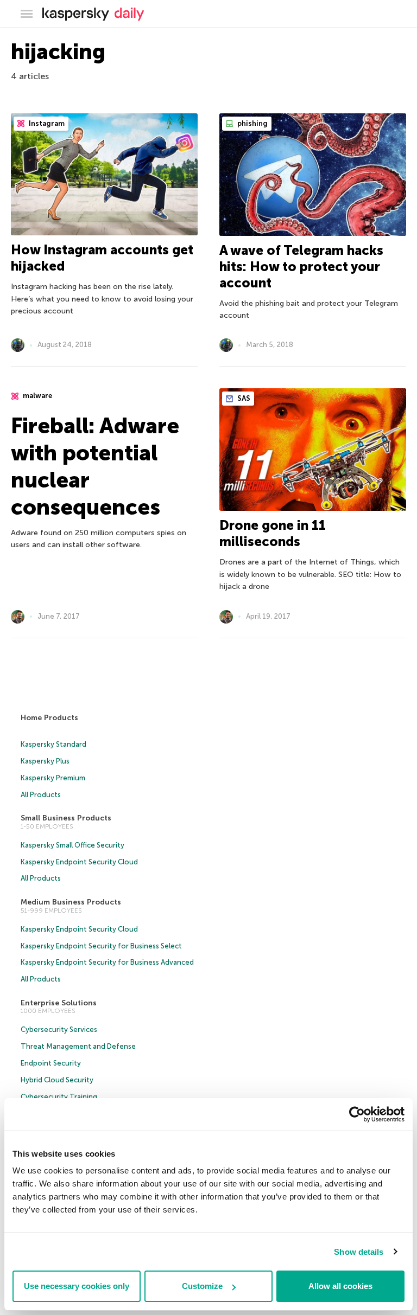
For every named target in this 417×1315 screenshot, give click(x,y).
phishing (252, 123)
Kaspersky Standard (53, 744)
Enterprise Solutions (59, 1003)
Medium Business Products (71, 902)
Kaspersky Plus (45, 761)
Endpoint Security (51, 1063)
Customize (202, 1286)
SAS (243, 398)
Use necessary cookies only (76, 1286)
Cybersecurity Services (59, 1029)
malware (36, 396)
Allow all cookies (340, 1286)
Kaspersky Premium (53, 778)
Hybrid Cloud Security (57, 1080)
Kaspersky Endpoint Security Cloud (79, 862)
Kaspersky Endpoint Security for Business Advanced (107, 962)
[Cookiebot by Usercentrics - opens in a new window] (357, 1114)
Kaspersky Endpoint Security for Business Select (101, 946)
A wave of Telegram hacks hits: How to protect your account (301, 266)
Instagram (46, 123)
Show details (358, 1251)
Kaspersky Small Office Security (72, 845)
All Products (41, 795)
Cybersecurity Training (59, 1097)
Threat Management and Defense (78, 1046)
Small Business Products (66, 818)
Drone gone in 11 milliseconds (272, 533)
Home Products (49, 717)
